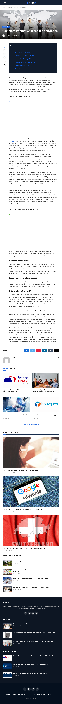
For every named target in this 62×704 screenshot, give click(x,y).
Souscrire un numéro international (25, 62)
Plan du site (52, 694)
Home (4, 7)
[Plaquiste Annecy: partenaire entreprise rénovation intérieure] (7, 580)
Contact (8, 694)
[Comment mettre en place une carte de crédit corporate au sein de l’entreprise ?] (7, 626)
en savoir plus (53, 184)
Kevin (9, 35)
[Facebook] (4, 47)
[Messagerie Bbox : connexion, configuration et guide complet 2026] (45, 404)
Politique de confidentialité (36, 694)
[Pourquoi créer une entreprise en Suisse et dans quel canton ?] (31, 530)
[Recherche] (57, 2)
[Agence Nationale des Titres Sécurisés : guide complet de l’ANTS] (16, 380)
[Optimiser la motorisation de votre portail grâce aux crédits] (7, 589)
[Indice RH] (31, 2)
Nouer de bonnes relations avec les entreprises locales (31, 69)
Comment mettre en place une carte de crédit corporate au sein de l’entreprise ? (33, 624)
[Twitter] (4, 52)
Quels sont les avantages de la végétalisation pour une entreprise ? (33, 641)
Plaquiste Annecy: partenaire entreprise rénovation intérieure (31, 578)
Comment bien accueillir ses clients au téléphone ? (22, 470)
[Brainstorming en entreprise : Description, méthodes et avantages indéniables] (7, 572)
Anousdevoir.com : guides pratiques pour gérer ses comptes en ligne (16, 415)
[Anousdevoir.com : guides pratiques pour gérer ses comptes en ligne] (16, 404)
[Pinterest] (4, 60)
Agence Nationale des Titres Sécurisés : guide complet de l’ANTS (16, 391)
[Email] (4, 64)
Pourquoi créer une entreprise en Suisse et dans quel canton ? (26, 548)
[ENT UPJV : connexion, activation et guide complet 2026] (7, 675)
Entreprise (6, 26)
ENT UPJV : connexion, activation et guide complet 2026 (30, 673)
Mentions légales (19, 694)
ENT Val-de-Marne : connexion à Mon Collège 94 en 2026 (30, 664)
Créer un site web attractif (23, 65)
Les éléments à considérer (23, 52)
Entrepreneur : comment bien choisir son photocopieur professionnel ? (34, 632)
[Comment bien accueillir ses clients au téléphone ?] (31, 452)
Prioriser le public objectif (23, 59)
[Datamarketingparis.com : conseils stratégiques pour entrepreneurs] (45, 380)
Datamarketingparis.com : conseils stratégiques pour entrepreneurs (43, 391)
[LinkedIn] (4, 56)
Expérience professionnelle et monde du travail (27, 561)
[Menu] (5, 2)
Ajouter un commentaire (31, 424)
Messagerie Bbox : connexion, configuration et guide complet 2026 (44, 415)
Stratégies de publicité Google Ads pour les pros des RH (24, 509)
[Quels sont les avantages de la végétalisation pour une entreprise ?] (7, 643)
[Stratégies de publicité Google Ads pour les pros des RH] (31, 491)
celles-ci (11, 256)
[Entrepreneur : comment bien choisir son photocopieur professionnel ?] (7, 635)
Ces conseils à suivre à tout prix (24, 55)
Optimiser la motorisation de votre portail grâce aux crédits (31, 587)
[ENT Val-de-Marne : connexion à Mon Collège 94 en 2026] (7, 666)
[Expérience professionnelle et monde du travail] (7, 563)
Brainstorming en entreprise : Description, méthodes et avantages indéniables (33, 570)
